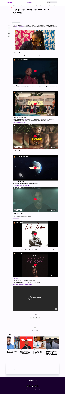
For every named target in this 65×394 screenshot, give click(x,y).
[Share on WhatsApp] (9, 36)
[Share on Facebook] (9, 28)
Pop (11, 7)
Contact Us (31, 389)
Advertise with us (27, 389)
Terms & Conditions (40, 389)
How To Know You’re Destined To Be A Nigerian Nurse (38, 352)
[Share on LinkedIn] (9, 33)
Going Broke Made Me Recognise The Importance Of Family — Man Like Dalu (25, 352)
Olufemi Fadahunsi (18, 19)
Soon (26, 119)
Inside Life (35, 349)
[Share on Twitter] (9, 31)
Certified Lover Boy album (19, 26)
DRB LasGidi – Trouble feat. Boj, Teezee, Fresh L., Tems (21, 185)
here (23, 311)
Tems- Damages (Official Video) (17, 89)
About (23, 389)
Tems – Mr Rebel (15, 278)
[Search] (55, 2)
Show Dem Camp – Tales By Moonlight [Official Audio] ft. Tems (22, 284)
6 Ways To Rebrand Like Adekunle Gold (12, 352)
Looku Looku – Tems (16, 218)
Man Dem (8, 349)
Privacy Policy (35, 389)
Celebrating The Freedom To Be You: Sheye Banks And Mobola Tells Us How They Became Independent (51, 353)
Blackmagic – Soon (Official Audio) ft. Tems (19, 122)
